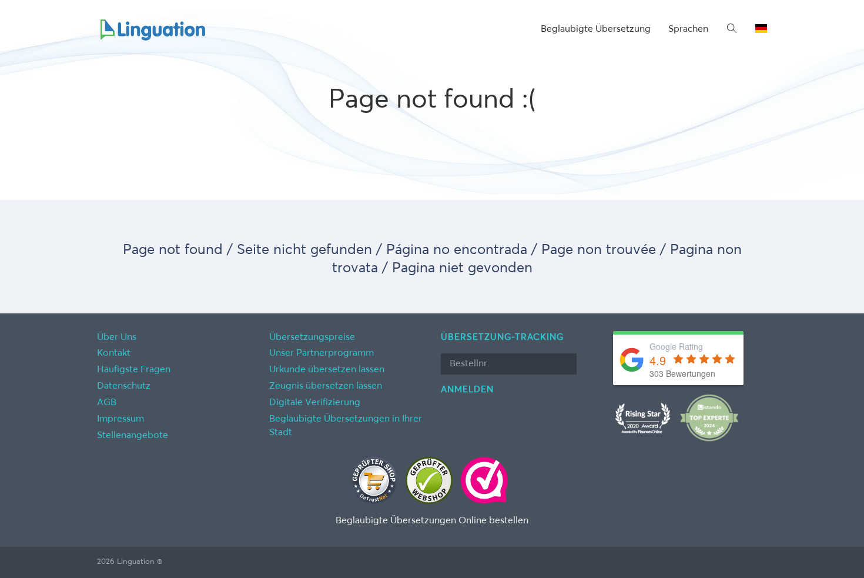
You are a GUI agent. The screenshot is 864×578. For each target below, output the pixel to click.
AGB (106, 402)
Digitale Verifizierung (314, 402)
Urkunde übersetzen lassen (326, 370)
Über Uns (116, 337)
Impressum (120, 419)
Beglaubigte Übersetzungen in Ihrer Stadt (345, 426)
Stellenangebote (132, 435)
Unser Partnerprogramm (321, 353)
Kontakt (113, 353)
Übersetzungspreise (312, 337)
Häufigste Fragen (133, 370)
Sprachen (688, 29)
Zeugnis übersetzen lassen (325, 386)
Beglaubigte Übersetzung (596, 29)
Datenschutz (123, 386)
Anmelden (467, 389)
